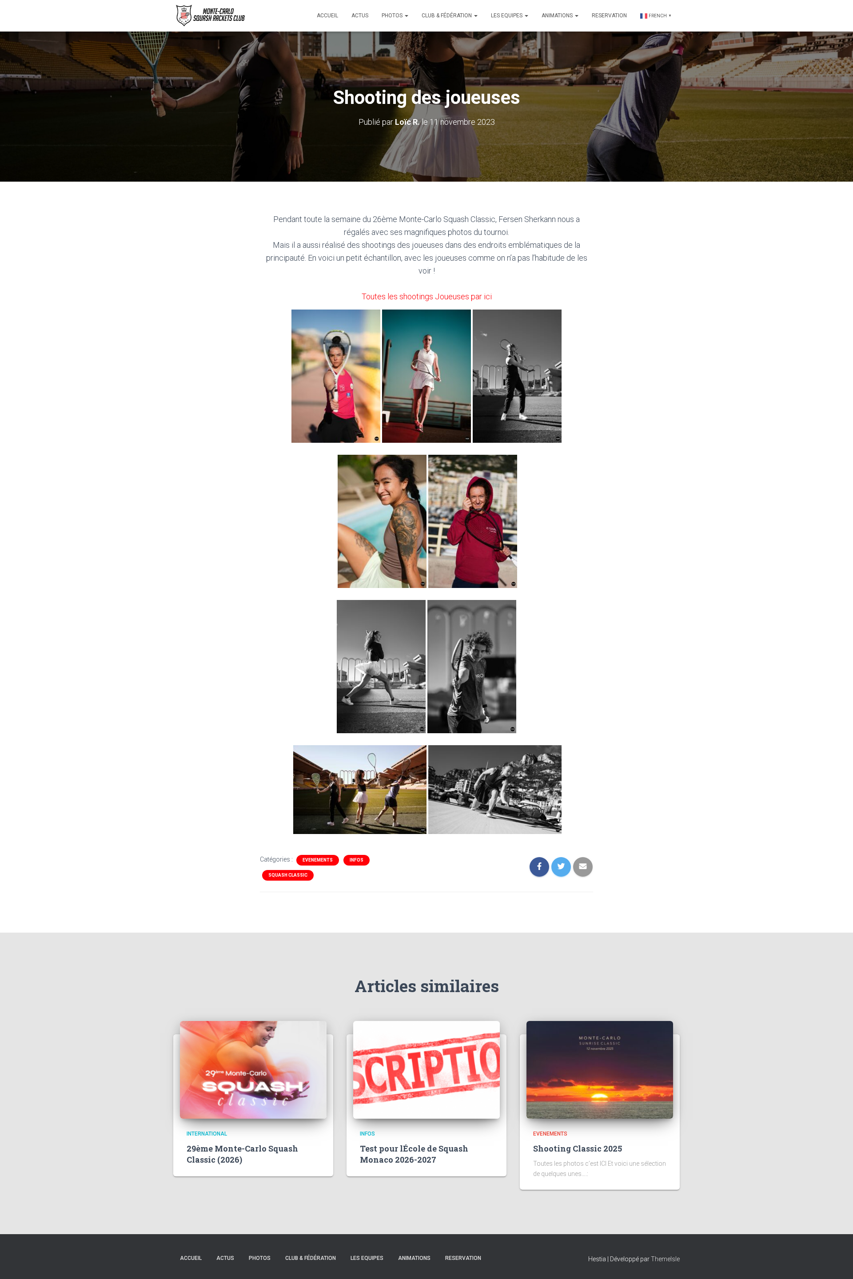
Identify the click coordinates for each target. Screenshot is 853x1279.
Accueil (327, 15)
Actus (359, 15)
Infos (356, 860)
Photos (393, 15)
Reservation (609, 15)
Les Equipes (507, 15)
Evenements (318, 860)
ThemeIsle (665, 1259)
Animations (558, 15)
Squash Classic (287, 875)
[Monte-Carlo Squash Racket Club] (209, 15)
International (207, 1134)
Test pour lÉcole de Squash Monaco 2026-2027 (414, 1154)
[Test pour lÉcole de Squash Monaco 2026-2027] (426, 1069)
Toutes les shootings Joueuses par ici (427, 296)
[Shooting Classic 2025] (599, 1069)
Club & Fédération (447, 15)
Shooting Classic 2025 (577, 1148)
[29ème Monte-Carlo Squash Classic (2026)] (253, 1069)
